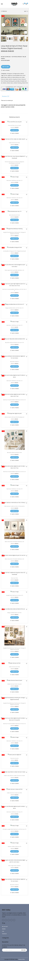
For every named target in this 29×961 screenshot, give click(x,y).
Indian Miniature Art (16, 77)
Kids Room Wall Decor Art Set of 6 (14, 489)
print (14, 81)
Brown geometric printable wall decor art (14, 270)
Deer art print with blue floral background (14, 417)
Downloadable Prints (17, 75)
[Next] (25, 24)
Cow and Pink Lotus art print (14, 125)
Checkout (4, 933)
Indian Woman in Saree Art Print (14, 793)
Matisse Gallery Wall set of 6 (14, 846)
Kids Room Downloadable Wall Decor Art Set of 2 (14, 399)
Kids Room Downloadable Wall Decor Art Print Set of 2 (14, 290)
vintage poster (16, 73)
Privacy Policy (21, 959)
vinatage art (9, 73)
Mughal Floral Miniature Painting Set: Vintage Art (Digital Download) (14, 233)
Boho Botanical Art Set (14, 215)
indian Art (9, 77)
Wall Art (22, 73)
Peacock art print (14, 758)
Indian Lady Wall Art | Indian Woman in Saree (14, 775)
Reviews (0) (5, 96)
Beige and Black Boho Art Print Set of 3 (14, 308)
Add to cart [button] (15, 130)
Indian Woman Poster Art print (14, 684)
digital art (10, 75)
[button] (5, 70)
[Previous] (3, 24)
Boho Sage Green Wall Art (14, 865)
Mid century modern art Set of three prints (14, 506)
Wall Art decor (10, 83)
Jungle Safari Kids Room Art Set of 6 (14, 595)
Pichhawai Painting (8, 81)
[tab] (14, 96)
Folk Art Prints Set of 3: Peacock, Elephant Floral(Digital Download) (14, 162)
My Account (5, 926)
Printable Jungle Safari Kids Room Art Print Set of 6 (14, 829)
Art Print (5, 75)
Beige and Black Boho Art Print (14, 612)
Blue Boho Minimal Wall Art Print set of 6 (14, 342)
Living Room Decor (16, 79)
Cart (3, 931)
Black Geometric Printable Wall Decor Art (14, 541)
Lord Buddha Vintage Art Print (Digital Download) (14, 251)
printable (17, 81)
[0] (23, 4)
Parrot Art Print (14, 578)
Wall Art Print (25, 83)
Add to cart (5, 66)
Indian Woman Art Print (14, 142)
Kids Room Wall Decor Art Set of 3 (14, 180)
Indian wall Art (9, 79)
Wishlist (4, 929)
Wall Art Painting (18, 83)
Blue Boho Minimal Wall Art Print (14, 452)
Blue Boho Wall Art (14, 361)
